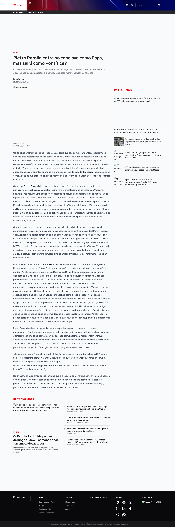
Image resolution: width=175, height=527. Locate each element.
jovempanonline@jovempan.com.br (117, 524)
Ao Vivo (67, 509)
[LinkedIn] (124, 508)
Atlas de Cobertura (46, 513)
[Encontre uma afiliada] (127, 5)
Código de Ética (45, 509)
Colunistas (69, 505)
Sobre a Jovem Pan (46, 502)
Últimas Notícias (71, 502)
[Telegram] (117, 515)
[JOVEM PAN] (35, 5)
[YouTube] (124, 502)
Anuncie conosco (98, 497)
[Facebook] (117, 502)
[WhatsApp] (124, 515)
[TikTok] (130, 508)
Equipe (41, 505)
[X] (130, 502)
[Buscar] (159, 5)
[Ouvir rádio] (132, 5)
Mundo (16, 52)
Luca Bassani (19, 79)
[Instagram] (117, 508)
